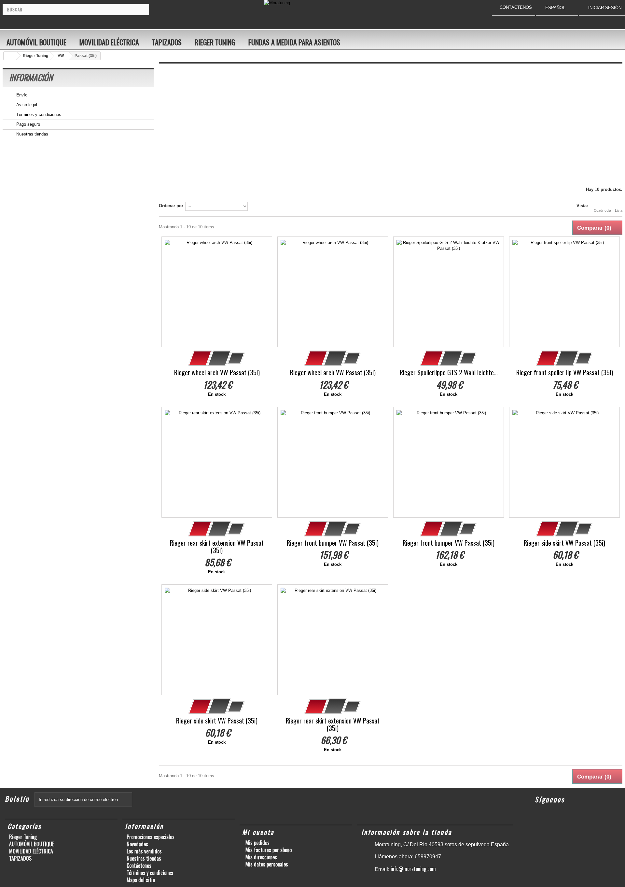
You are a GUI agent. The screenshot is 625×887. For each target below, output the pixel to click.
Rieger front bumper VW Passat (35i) (333, 543)
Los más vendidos (144, 851)
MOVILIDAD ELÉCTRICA (109, 42)
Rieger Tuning (215, 42)
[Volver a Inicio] (10, 56)
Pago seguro (27, 124)
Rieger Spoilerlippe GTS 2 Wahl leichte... (449, 372)
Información (31, 77)
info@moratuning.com (413, 869)
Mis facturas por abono (268, 850)
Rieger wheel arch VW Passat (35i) (217, 372)
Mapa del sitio (141, 880)
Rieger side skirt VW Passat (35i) (564, 543)
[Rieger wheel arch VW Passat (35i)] (217, 292)
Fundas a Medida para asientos (294, 42)
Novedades (137, 844)
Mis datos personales (266, 864)
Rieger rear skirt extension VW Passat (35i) (217, 546)
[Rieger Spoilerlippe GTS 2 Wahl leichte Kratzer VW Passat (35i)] (448, 292)
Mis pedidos (257, 843)
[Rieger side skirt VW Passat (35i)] (564, 462)
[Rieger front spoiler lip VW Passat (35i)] (564, 292)
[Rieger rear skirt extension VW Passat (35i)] (217, 462)
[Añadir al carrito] (200, 358)
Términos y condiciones (38, 114)
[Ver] (219, 358)
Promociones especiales (150, 837)
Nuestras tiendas (31, 134)
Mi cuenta (258, 832)
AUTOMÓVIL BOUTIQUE (36, 42)
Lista (618, 210)
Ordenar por (171, 205)
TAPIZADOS (167, 42)
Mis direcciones (261, 857)
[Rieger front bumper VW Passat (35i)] (333, 462)
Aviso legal (26, 104)
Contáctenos (139, 865)
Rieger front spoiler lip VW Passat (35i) (564, 372)
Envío (21, 95)
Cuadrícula (602, 210)
